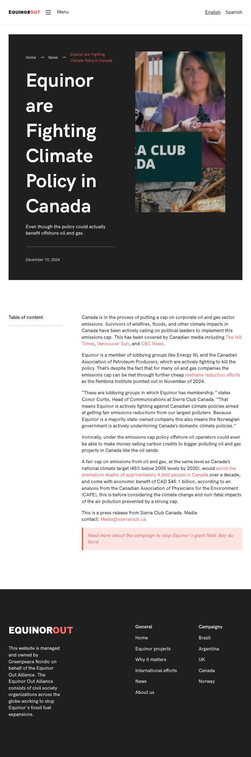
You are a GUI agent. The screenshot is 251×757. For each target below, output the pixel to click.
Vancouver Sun (113, 344)
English (213, 12)
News (53, 57)
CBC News (152, 344)
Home (31, 57)
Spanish (234, 12)
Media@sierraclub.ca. (123, 519)
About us (144, 692)
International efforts (156, 671)
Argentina (209, 649)
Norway (207, 681)
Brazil (205, 638)
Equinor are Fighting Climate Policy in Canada (91, 57)
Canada (207, 671)
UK (202, 660)
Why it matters (150, 660)
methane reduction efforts (212, 375)
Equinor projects (153, 649)
